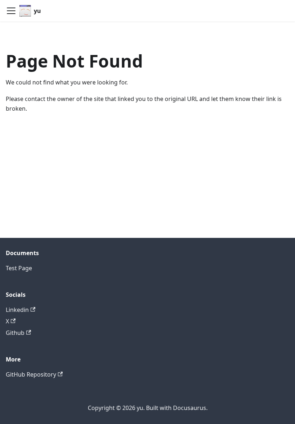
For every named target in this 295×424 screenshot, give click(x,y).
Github (15, 333)
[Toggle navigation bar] (11, 10)
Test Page (19, 268)
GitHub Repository (31, 374)
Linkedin (17, 310)
